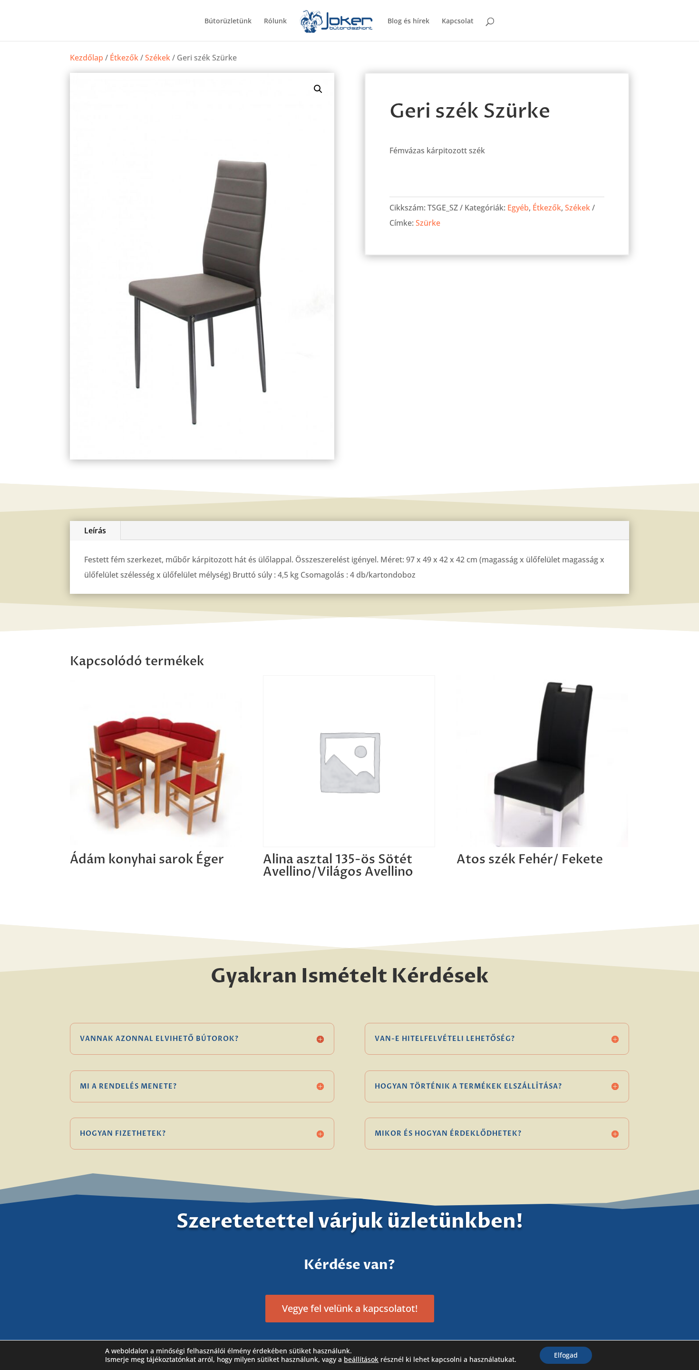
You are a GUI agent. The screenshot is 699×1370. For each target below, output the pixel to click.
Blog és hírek (408, 21)
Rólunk (275, 21)
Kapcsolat (458, 21)
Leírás (95, 530)
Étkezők (124, 57)
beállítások (361, 1359)
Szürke (428, 223)
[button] (318, 89)
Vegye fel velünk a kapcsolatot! (349, 1308)
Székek (157, 57)
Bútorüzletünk (228, 21)
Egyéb (518, 207)
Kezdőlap (86, 57)
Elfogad (566, 1355)
